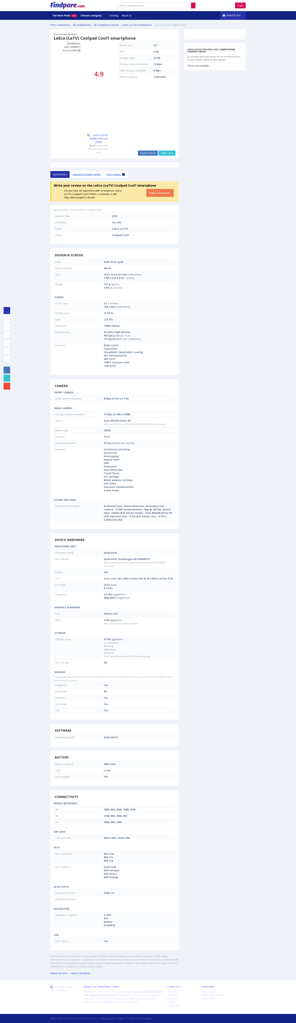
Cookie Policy (208, 998)
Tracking (113, 15)
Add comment (160, 193)
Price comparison (60, 24)
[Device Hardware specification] (7, 334)
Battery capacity (128, 76)
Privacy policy (208, 991)
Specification (60, 174)
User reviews (115, 174)
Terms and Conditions (213, 995)
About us (127, 15)
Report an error (58, 973)
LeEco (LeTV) (102, 145)
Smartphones (61, 210)
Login (240, 5)
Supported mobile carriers (86, 174)
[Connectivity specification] (7, 358)
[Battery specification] (7, 350)
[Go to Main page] (64, 987)
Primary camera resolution (134, 64)
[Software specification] (7, 342)
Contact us (173, 995)
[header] (193, 5)
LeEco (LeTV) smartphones (137, 24)
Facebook (172, 998)
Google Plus (174, 1005)
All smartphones (82, 24)
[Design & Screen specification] (7, 318)
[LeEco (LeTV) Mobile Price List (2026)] (98, 138)
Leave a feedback (80, 973)
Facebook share (148, 153)
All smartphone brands (106, 24)
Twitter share (167, 153)
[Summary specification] (7, 310)
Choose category (91, 15)
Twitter (171, 1002)
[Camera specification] (7, 326)
